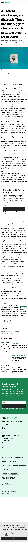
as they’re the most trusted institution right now (14, 306)
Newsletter (21, 421)
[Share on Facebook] (1, 321)
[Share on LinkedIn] (7, 321)
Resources (9, 421)
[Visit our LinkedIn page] (5, 428)
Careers (4, 445)
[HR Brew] (19, 457)
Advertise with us (6, 440)
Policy (6, 534)
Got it (14, 538)
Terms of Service (5, 489)
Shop (3, 443)
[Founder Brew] (8, 478)
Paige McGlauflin (7, 73)
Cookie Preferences (5, 493)
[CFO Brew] (6, 465)
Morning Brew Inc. (9, 483)
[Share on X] (4, 321)
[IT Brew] (5, 469)
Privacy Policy (8, 529)
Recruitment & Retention (10, 78)
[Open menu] (25, 2)
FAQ (3, 447)
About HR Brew (6, 424)
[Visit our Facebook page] (2, 428)
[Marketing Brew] (9, 461)
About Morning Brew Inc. (7, 438)
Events (15, 421)
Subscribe (14, 209)
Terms (22, 533)
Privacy (3, 487)
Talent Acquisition (20, 78)
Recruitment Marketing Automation (8, 80)
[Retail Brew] (7, 457)
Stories (3, 421)
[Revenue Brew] (19, 465)
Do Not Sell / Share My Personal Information (9, 491)
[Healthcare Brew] (10, 474)
